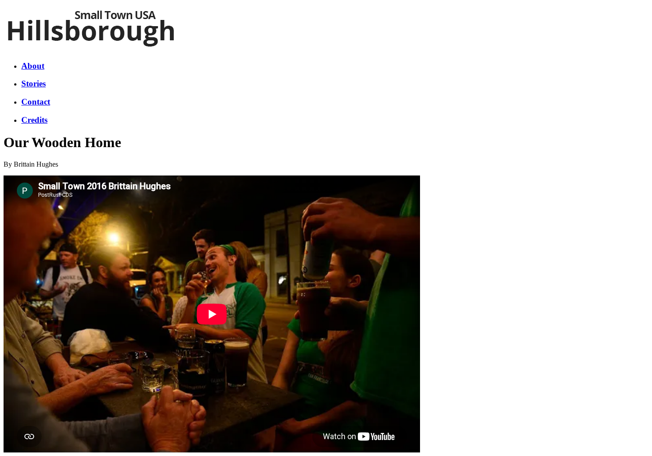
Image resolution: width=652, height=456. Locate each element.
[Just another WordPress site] (91, 50)
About (32, 65)
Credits (34, 120)
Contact (35, 101)
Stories (33, 83)
